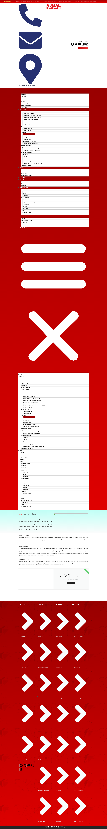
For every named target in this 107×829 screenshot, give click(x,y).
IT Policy (23, 218)
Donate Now (23, 185)
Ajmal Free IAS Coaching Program (30, 119)
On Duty (26, 208)
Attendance (25, 201)
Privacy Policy (24, 224)
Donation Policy (24, 222)
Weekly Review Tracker (26, 212)
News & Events (24, 171)
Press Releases (24, 173)
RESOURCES (58, 604)
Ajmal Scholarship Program (29, 124)
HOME (21, 90)
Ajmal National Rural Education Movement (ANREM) (34, 121)
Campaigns (23, 183)
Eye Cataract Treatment (28, 136)
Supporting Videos (25, 197)
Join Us (22, 179)
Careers (22, 177)
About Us (22, 92)
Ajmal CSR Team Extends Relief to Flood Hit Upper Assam (28, 1)
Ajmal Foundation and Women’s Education (32, 115)
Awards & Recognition (26, 105)
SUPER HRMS (24, 189)
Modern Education (25, 111)
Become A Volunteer (25, 181)
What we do (23, 96)
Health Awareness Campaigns (29, 141)
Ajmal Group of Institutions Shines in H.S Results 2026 (85, 1)
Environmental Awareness (26, 165)
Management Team (25, 103)
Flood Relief (25, 154)
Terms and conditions (26, 225)
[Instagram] (86, 44)
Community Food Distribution (29, 161)
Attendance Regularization (30, 202)
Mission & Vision (24, 100)
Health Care (23, 132)
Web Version (25, 191)
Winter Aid (25, 156)
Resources (23, 216)
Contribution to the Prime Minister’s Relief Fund (33, 163)
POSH (22, 214)
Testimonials (24, 107)
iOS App (24, 193)
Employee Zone (24, 187)
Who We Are (23, 94)
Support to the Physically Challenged (31, 143)
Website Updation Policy (26, 220)
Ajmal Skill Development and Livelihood (31, 150)
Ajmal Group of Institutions (28, 113)
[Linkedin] (83, 44)
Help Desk (23, 210)
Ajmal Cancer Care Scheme (29, 134)
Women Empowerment (26, 126)
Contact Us (23, 227)
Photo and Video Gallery (26, 175)
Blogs (22, 170)
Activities (23, 109)
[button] (53, 301)
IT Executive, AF (61, 827)
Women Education (27, 130)
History (22, 98)
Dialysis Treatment (27, 137)
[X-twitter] (75, 44)
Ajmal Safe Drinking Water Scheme (30, 160)
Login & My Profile (27, 199)
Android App (25, 195)
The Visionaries (24, 101)
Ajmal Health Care (27, 139)
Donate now (83, 48)
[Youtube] (79, 44)
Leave (25, 206)
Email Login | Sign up (83, 41)
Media (21, 167)
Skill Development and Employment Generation (26, 146)
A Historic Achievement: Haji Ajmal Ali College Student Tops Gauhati (57, 1)
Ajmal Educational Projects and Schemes (32, 117)
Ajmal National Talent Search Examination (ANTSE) (34, 123)
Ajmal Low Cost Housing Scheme (30, 158)
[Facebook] (72, 44)
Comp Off (26, 204)
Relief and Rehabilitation (26, 152)
